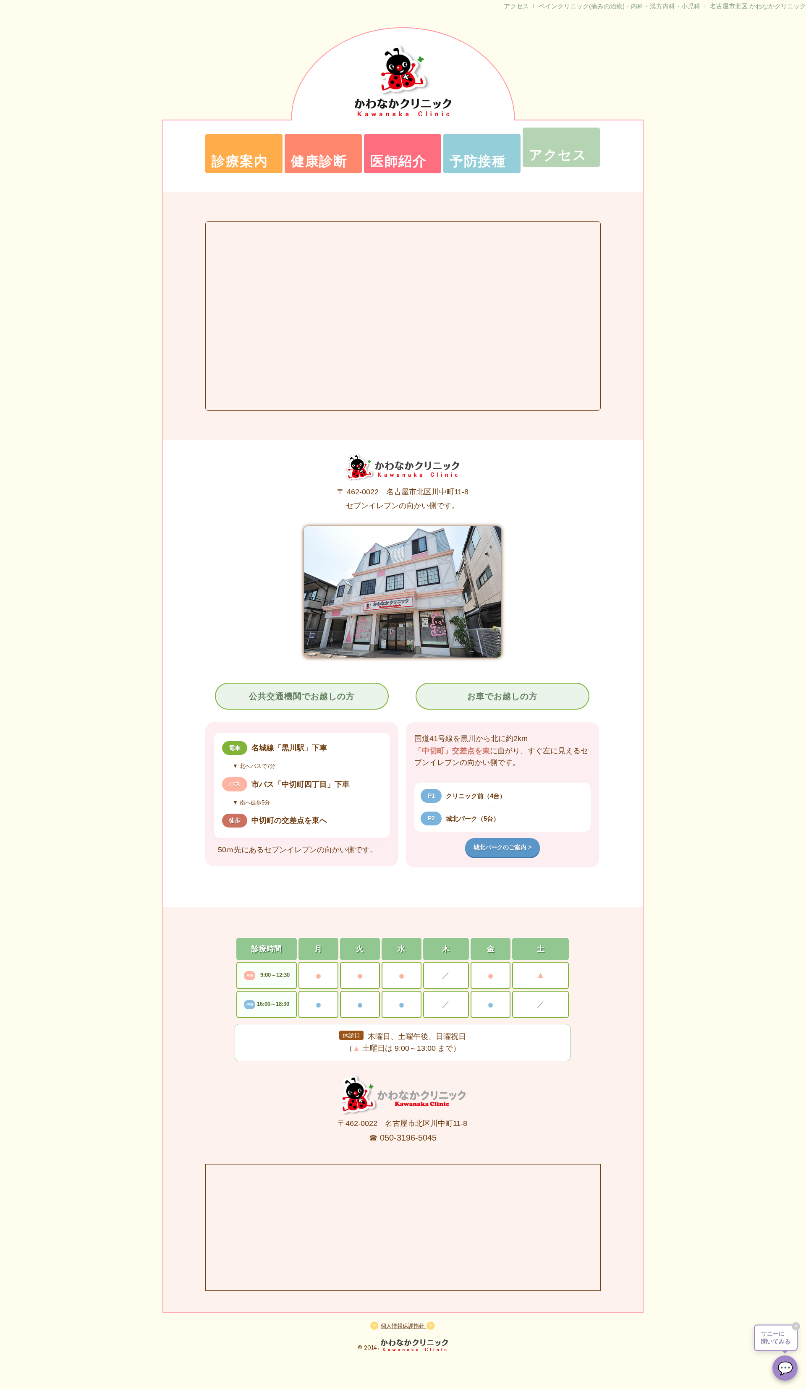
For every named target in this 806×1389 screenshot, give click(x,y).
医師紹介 (398, 161)
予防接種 (478, 161)
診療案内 (240, 161)
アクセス (558, 154)
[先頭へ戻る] (414, 1345)
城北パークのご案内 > (502, 847)
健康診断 (319, 161)
